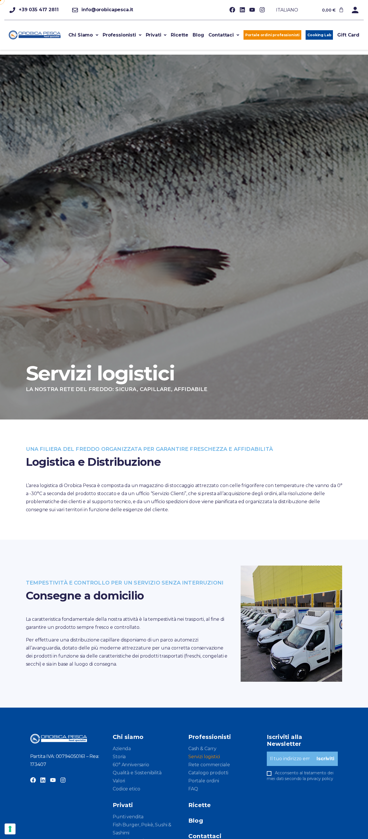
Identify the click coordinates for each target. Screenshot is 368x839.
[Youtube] (252, 10)
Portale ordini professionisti (272, 35)
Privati (153, 35)
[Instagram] (262, 10)
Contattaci (221, 35)
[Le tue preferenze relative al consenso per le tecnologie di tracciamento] (10, 828)
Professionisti (119, 35)
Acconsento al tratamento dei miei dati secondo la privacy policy (300, 775)
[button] (83, 35)
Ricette (179, 35)
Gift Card (348, 35)
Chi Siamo (80, 35)
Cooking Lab (319, 35)
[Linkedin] (242, 10)
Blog (198, 35)
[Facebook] (232, 10)
